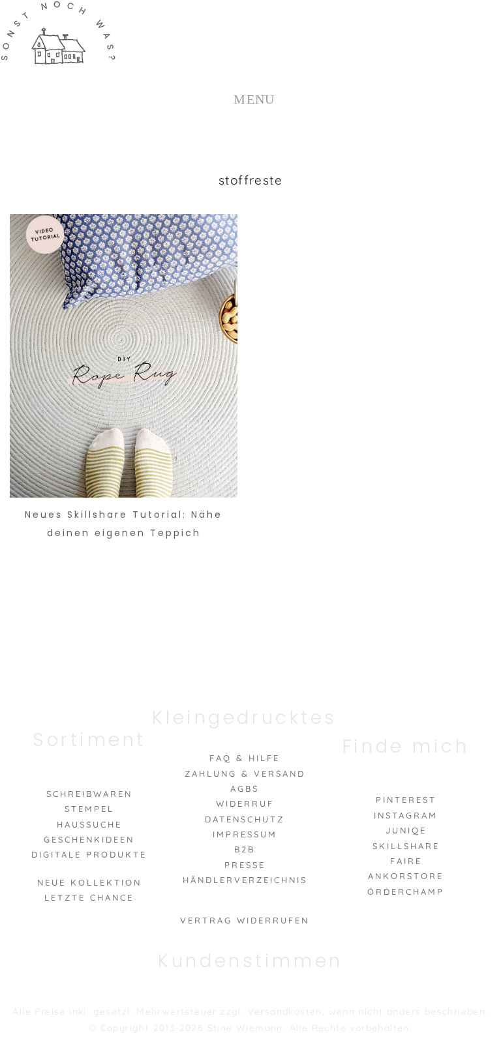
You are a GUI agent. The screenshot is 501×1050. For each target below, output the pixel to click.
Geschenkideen (89, 839)
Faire (406, 861)
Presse (245, 865)
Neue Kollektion (89, 882)
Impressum (245, 834)
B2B (244, 849)
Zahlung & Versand (245, 773)
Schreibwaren (89, 793)
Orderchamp (405, 891)
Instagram (406, 815)
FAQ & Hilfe (244, 758)
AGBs (244, 788)
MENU (254, 99)
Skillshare (406, 846)
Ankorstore (406, 876)
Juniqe (406, 830)
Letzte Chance (89, 897)
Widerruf (245, 803)
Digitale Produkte (89, 854)
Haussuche (89, 824)
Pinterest (406, 799)
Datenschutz (244, 819)
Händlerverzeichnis (245, 880)
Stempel (89, 808)
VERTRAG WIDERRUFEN (244, 920)
